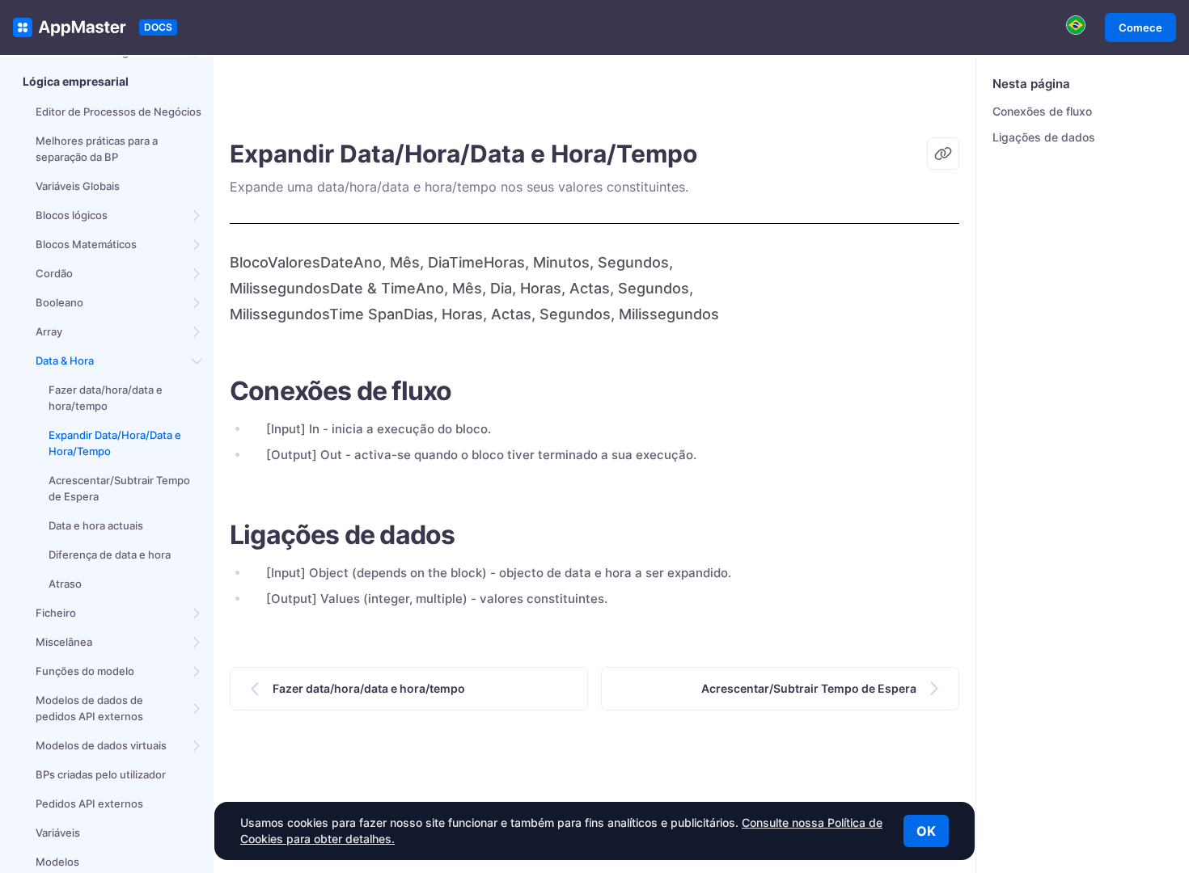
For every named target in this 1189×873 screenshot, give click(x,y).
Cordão (54, 273)
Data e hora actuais (96, 525)
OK (926, 831)
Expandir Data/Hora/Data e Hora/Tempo (115, 443)
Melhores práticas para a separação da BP (97, 148)
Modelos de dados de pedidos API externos (89, 708)
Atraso (65, 583)
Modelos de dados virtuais (101, 745)
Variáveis (58, 832)
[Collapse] (197, 360)
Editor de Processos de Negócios (118, 111)
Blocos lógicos (72, 215)
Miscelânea (64, 641)
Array (49, 331)
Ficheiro (56, 612)
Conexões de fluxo (1042, 111)
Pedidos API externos (89, 803)
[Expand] (197, 215)
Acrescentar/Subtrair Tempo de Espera (119, 488)
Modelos (57, 861)
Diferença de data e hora (110, 554)
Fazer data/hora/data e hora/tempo (106, 397)
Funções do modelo (85, 670)
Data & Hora (65, 360)
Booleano (59, 302)
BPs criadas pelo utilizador (101, 774)
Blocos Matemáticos (86, 244)
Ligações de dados (1043, 137)
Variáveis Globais (78, 185)
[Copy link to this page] (943, 153)
